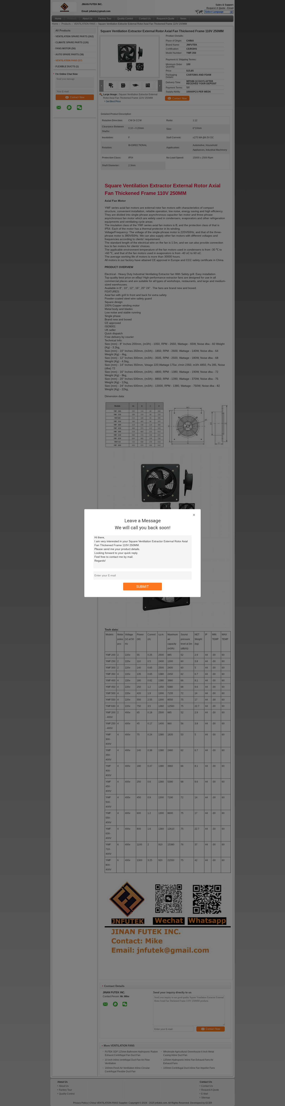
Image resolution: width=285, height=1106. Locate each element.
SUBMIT (142, 586)
